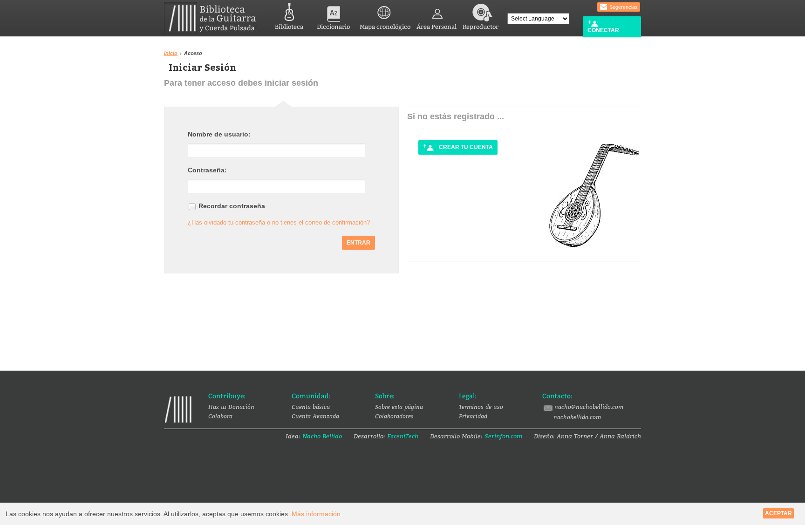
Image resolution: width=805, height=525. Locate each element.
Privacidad (473, 416)
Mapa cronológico (385, 26)
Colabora (220, 416)
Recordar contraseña (231, 206)
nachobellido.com (577, 417)
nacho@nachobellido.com (588, 406)
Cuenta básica (311, 406)
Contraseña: (207, 170)
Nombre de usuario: (219, 134)
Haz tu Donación (231, 406)
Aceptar (778, 513)
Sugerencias (623, 7)
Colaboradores (394, 416)
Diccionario (333, 26)
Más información (316, 514)
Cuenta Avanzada (315, 416)
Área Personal (436, 26)
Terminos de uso (481, 406)
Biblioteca (289, 26)
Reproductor (480, 26)
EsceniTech (402, 436)
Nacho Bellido (322, 436)
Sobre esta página (399, 406)
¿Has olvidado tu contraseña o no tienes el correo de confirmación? (279, 222)
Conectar (603, 30)
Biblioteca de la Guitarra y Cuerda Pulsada (213, 18)
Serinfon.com (503, 436)
